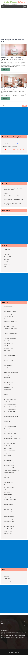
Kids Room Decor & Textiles (10, 411)
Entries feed (6, 576)
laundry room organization (9, 450)
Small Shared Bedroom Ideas (10, 514)
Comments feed (7, 578)
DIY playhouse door (8, 343)
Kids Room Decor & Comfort (10, 401)
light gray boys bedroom (9, 453)
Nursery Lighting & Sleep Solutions (11, 470)
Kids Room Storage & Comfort (10, 433)
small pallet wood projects (9, 511)
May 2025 (6, 261)
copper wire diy (7, 323)
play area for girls (8, 494)
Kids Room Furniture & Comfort (11, 416)
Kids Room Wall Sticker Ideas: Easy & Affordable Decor (13, 635)
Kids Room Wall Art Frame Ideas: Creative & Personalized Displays (13, 189)
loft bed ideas (7, 458)
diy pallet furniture (8, 340)
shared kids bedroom (8, 501)
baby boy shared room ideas (10, 311)
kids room (6, 394)
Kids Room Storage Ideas (9, 443)
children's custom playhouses (10, 321)
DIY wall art (6, 345)
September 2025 (7, 256)
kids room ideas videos (9, 423)
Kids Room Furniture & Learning (11, 418)
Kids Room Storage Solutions (10, 445)
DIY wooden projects (8, 348)
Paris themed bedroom (9, 484)
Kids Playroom (7, 392)
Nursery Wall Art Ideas (9, 472)
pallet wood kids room (9, 482)
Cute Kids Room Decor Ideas (10, 333)
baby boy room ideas (8, 309)
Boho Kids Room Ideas (9, 316)
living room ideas (7, 455)
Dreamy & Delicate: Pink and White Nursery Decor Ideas (13, 57)
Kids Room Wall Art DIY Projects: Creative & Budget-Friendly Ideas (13, 200)
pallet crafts (6, 477)
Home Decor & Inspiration (9, 370)
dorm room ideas (7, 350)
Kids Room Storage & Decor (10, 436)
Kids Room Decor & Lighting (10, 409)
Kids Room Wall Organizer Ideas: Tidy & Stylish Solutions (13, 637)
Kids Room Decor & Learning (10, 406)
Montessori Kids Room (9, 465)
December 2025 (7, 249)
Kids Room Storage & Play (9, 440)
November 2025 (7, 251)
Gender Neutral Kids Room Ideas (11, 355)
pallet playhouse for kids (9, 479)
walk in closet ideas (8, 533)
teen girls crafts (7, 523)
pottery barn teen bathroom (10, 499)
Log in (5, 573)
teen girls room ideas (8, 528)
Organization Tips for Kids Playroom (12, 475)
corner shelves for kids (9, 326)
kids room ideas (7, 421)
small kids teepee (8, 506)
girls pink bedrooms (8, 360)
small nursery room (8, 509)
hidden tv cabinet (7, 365)
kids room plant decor (8, 431)
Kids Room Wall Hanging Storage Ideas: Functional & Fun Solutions (12, 204)
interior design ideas (8, 382)
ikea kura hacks (7, 379)
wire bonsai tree (7, 536)
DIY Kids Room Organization (10, 338)
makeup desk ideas (8, 460)
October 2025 (7, 254)
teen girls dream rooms (9, 526)
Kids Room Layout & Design (10, 426)
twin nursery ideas (8, 531)
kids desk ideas (7, 389)
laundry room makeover (9, 448)
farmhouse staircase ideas (9, 353)
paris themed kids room (9, 487)
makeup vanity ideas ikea (9, 462)
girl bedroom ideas (8, 357)
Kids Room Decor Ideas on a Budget (12, 414)
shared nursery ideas (8, 504)
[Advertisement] (14, 22)
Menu (3, 6)
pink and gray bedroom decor (16, 89)
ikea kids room (7, 377)
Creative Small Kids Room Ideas (11, 331)
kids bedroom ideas (8, 387)
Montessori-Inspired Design (10, 467)
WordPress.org (7, 581)
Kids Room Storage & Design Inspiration (12, 438)
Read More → (5, 69)
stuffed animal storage (9, 521)
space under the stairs (9, 516)
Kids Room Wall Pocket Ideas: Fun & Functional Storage (14, 192)
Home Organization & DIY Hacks (11, 375)
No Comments (13, 59)
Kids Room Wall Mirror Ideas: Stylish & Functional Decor (12, 196)
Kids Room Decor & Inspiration (10, 404)
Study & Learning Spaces (9, 519)
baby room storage (8, 314)
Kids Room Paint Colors (9, 428)
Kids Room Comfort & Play (10, 399)
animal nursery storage (9, 306)
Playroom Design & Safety (9, 497)
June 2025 (6, 259)
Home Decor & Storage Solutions (11, 372)
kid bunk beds (7, 384)
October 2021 (7, 264)
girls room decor (7, 362)
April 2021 (6, 266)
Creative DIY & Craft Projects (10, 328)
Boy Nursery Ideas (8, 318)
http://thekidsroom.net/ (16, 149)
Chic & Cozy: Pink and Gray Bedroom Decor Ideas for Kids (13, 87)
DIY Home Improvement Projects (11, 335)
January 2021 (7, 269)
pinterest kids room (8, 492)
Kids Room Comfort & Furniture (11, 397)
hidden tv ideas (7, 367)
